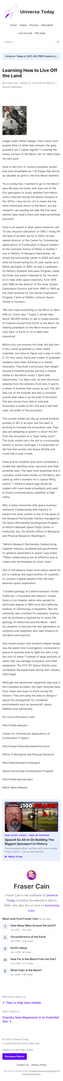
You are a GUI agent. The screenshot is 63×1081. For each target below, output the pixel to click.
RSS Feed (40, 33)
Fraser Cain (12, 83)
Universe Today (37, 12)
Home (13, 25)
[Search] (58, 42)
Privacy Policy (39, 1064)
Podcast (34, 25)
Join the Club (25, 33)
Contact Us (23, 1064)
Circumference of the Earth (28, 936)
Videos (23, 25)
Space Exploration (12, 86)
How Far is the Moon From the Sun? (33, 959)
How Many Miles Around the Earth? (33, 925)
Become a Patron (14, 1056)
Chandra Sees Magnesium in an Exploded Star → (30, 1019)
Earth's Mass (18, 948)
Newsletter (47, 25)
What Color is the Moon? (26, 970)
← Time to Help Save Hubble (21, 1002)
